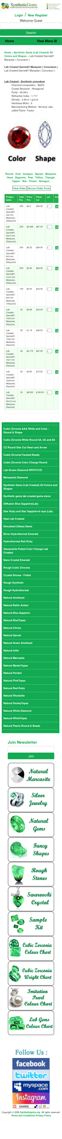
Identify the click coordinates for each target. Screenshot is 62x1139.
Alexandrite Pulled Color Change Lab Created (25, 550)
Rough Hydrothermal (16, 590)
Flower (33, 181)
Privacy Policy (43, 1115)
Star (24, 181)
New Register (38, 15)
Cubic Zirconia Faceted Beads (21, 455)
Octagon (28, 173)
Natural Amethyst (13, 597)
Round (9, 173)
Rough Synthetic (13, 582)
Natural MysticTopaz (15, 665)
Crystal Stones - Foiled (17, 575)
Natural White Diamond (17, 711)
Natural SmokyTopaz (15, 703)
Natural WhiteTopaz (15, 718)
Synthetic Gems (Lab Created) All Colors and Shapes (30, 486)
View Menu (45, 41)
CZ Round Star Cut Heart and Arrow (25, 447)
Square (39, 173)
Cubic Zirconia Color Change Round (25, 462)
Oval (18, 173)
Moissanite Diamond (15, 477)
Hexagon (44, 181)
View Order (19, 188)
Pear (30, 177)
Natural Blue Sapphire (16, 613)
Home (9, 41)
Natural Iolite (11, 650)
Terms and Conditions (23, 1115)
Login (19, 15)
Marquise (50, 173)
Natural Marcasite (13, 658)
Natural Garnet (12, 635)
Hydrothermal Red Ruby (18, 541)
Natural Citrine (12, 628)
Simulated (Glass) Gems (17, 526)
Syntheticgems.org (30, 1112)
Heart (10, 177)
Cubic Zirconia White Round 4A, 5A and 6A (29, 440)
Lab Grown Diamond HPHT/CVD (22, 470)
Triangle (50, 177)
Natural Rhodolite (14, 695)
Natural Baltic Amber (16, 605)
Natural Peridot (12, 673)
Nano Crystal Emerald (16, 560)
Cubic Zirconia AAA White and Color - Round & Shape (26, 430)
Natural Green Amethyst (17, 643)
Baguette (20, 177)
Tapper (16, 181)
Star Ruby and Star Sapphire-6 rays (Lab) (28, 511)
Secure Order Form (39, 188)
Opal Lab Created (13, 519)
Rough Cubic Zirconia (16, 567)
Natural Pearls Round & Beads (21, 726)
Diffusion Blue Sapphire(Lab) (20, 504)
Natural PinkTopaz (14, 680)
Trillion (39, 177)
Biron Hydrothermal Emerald (20, 534)
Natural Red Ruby (14, 688)
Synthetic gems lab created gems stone (27, 496)
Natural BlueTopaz (14, 620)
